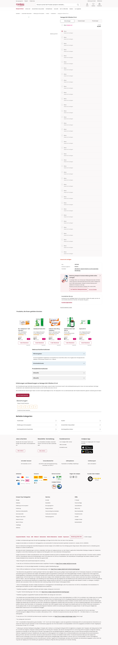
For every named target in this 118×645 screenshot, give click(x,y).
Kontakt (47, 500)
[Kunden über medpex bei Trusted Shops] (94, 479)
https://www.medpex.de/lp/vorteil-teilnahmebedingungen (65, 569)
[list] (37, 24)
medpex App (32, 1)
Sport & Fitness (19, 522)
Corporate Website (21, 536)
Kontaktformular (63, 447)
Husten (47, 13)
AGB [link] (32, 536)
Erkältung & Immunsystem (39, 13)
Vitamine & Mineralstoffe (22, 511)
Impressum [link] (66, 536)
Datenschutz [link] (43, 536)
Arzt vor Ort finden (93, 289)
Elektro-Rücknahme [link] (52, 536)
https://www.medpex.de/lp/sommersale (66, 563)
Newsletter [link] (47, 503)
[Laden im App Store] (91, 447)
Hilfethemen (99, 1)
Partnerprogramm (49, 516)
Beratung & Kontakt (92, 1)
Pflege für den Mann (21, 516)
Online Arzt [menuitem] (27, 9)
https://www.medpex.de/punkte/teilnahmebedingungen (55, 591)
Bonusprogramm (49, 505)
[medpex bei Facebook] (71, 477)
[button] (78, 289)
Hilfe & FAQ (77, 508)
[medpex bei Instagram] (73, 477)
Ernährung (18, 508)
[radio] (62, 25)
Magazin (26, 1)
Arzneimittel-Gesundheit (26, 13)
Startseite (18, 13)
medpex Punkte (78, 519)
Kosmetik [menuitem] (56, 9)
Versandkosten (78, 505)
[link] (54, 486)
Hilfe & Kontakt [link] (63, 444)
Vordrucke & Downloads (51, 514)
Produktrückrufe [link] (78, 514)
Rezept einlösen (49, 508)
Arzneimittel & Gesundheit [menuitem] (38, 9)
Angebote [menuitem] (78, 9)
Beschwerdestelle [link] (79, 511)
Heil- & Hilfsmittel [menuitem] (64, 9)
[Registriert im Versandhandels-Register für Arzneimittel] (58, 478)
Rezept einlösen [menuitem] (20, 8)
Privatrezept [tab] (95, 21)
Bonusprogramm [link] (19, 1)
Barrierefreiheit (78, 522)
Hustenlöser (53, 13)
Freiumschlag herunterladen (52, 511)
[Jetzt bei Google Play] (91, 451)
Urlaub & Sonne (19, 519)
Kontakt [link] (76, 516)
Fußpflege (18, 525)
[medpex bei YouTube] (76, 477)
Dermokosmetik (19, 514)
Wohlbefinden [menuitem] (49, 9)
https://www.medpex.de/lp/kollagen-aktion (65, 616)
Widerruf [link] (36, 536)
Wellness (18, 527)
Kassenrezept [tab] (81, 21)
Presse (28, 536)
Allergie (17, 500)
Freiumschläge (78, 503)
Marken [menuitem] (71, 9)
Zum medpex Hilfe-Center (66, 442)
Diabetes (18, 503)
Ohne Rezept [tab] (67, 21)
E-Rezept (77, 500)
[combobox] (58, 4)
